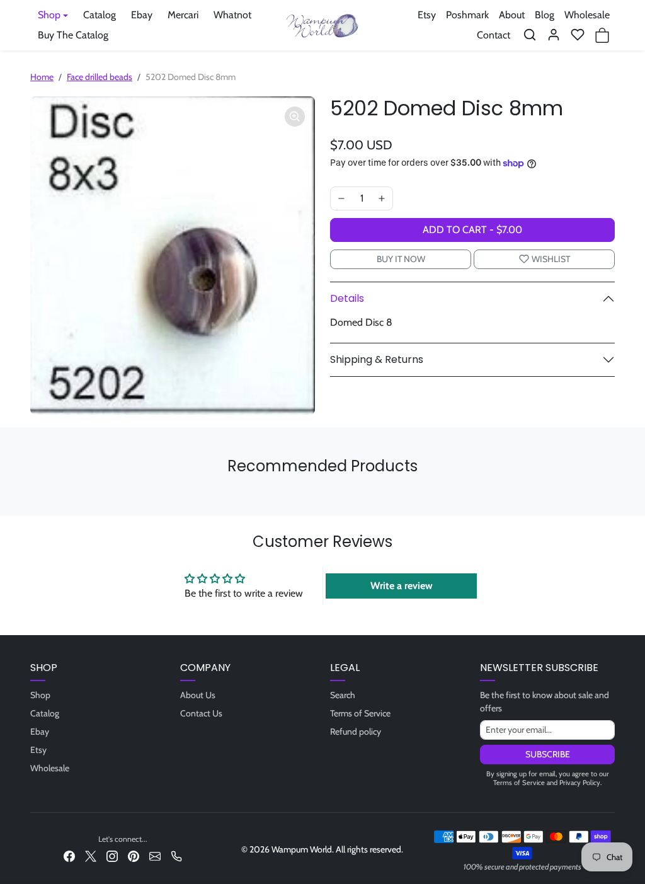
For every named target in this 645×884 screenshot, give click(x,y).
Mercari (183, 15)
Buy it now (401, 259)
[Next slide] (611, 497)
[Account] (554, 34)
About (512, 15)
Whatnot (232, 15)
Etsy (427, 15)
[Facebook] (69, 855)
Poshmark (467, 15)
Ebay (141, 15)
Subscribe (547, 754)
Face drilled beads (99, 77)
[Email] (155, 855)
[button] (530, 34)
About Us (197, 695)
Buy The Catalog (73, 35)
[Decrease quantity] (341, 198)
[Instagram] (112, 855)
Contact (493, 35)
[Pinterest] (133, 855)
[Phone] (176, 855)
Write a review (401, 586)
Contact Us (201, 713)
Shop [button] (49, 15)
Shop (40, 695)
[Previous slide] (34, 497)
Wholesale (587, 15)
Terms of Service (360, 713)
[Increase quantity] (381, 198)
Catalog (99, 15)
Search (342, 695)
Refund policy (355, 731)
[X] (90, 855)
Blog (544, 15)
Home (42, 77)
